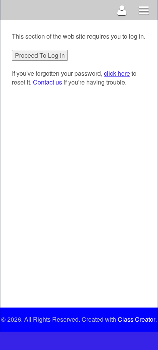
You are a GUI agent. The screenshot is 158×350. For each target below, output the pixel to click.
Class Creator (136, 319)
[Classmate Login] (122, 10)
